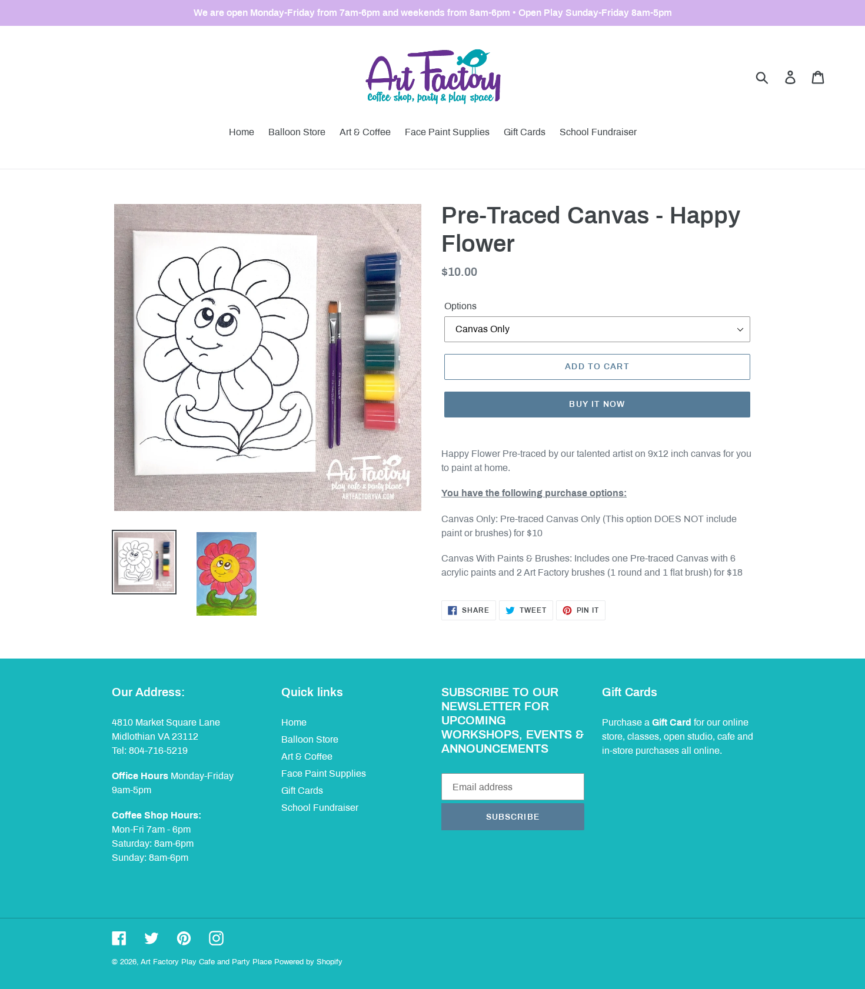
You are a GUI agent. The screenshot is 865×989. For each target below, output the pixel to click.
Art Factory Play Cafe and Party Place (206, 962)
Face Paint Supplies (323, 773)
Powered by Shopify (308, 962)
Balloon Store (309, 739)
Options (460, 306)
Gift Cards (302, 791)
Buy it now (597, 404)
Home (294, 722)
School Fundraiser (319, 808)
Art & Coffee (306, 756)
